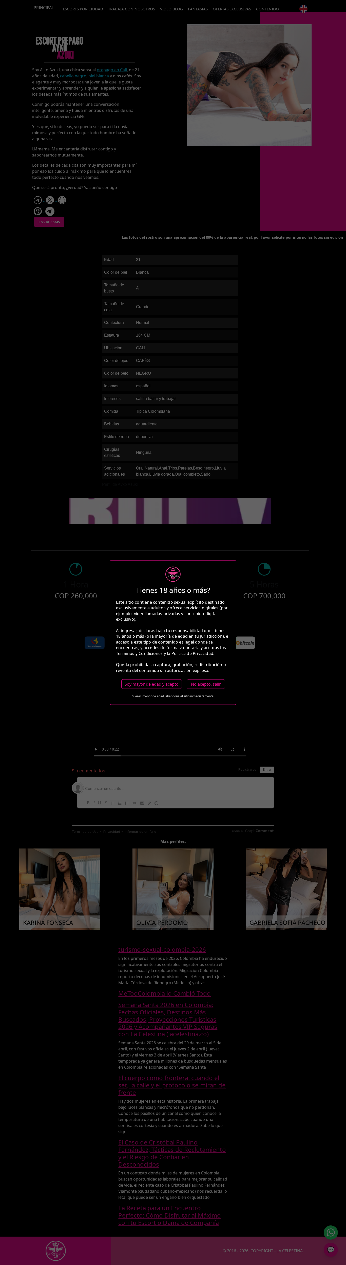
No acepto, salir (206, 684)
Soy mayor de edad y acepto (152, 684)
